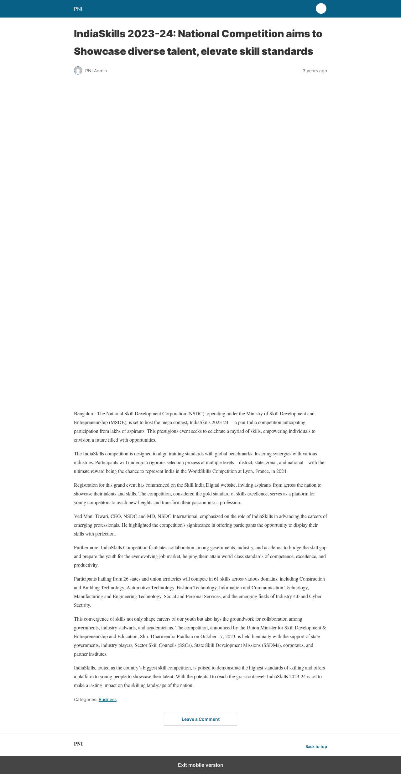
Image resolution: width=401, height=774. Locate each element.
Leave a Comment (201, 719)
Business (108, 699)
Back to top (316, 746)
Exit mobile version (200, 765)
